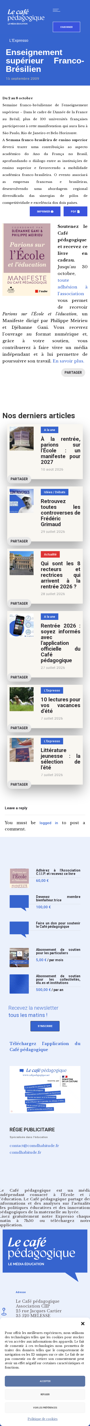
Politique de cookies (43, 1419)
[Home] (28, 32)
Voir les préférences (45, 1408)
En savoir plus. (68, 361)
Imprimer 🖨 (45, 211)
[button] (82, 1323)
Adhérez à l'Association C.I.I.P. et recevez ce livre (58, 872)
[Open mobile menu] (57, 10)
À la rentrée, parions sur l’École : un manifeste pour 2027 (60, 450)
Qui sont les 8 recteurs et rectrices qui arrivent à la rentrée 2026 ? (60, 575)
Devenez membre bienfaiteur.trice (58, 898)
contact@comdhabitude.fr (34, 1145)
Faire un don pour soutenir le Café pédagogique (58, 925)
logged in (49, 823)
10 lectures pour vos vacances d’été (60, 705)
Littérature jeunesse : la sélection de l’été (60, 759)
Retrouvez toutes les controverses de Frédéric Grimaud (60, 512)
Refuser (45, 1394)
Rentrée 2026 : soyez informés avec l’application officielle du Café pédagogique (60, 643)
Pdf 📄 (75, 211)
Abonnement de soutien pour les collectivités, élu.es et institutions (58, 979)
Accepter (45, 1381)
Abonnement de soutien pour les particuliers (58, 951)
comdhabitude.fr (25, 1152)
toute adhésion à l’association (73, 287)
